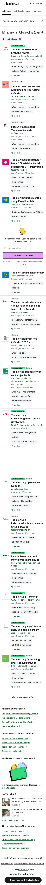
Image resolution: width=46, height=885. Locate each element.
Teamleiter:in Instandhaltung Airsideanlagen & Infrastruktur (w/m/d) (26, 306)
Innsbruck (17, 673)
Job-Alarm (39, 11)
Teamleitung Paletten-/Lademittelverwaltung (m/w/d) (27, 523)
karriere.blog (9, 794)
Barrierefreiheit (21, 864)
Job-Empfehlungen (22, 11)
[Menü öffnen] (3, 4)
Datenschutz (7, 864)
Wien (25, 66)
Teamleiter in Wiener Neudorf (15, 738)
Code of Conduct (36, 864)
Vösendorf (17, 640)
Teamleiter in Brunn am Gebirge (16, 743)
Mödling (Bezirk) (33, 32)
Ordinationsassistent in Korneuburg (18, 839)
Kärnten (41, 66)
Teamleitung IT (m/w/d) (24, 596)
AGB (40, 858)
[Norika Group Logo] (22, 874)
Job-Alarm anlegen (24, 255)
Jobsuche (6, 11)
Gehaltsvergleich (10, 788)
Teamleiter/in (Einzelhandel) (27, 272)
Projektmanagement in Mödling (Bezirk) (20, 714)
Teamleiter (12, 32)
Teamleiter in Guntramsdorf (14, 747)
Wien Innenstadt (19, 573)
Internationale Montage (13, 831)
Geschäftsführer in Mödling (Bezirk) (18, 722)
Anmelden (37, 3)
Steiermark (17, 66)
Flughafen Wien (30, 320)
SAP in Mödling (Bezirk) (12, 726)
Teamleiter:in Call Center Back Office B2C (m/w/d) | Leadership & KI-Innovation (27, 163)
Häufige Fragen (10, 858)
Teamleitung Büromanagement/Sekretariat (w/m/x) (27, 418)
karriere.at (29, 826)
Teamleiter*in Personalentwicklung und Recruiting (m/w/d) (27, 90)
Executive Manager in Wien (14, 844)
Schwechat (17, 320)
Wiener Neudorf (19, 537)
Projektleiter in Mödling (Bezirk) (16, 718)
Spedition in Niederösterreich (15, 835)
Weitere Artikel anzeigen (13, 820)
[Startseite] (13, 3)
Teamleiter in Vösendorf (13, 751)
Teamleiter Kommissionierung (15, 848)
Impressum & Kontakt (28, 858)
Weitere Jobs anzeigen (23, 697)
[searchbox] (23, 21)
